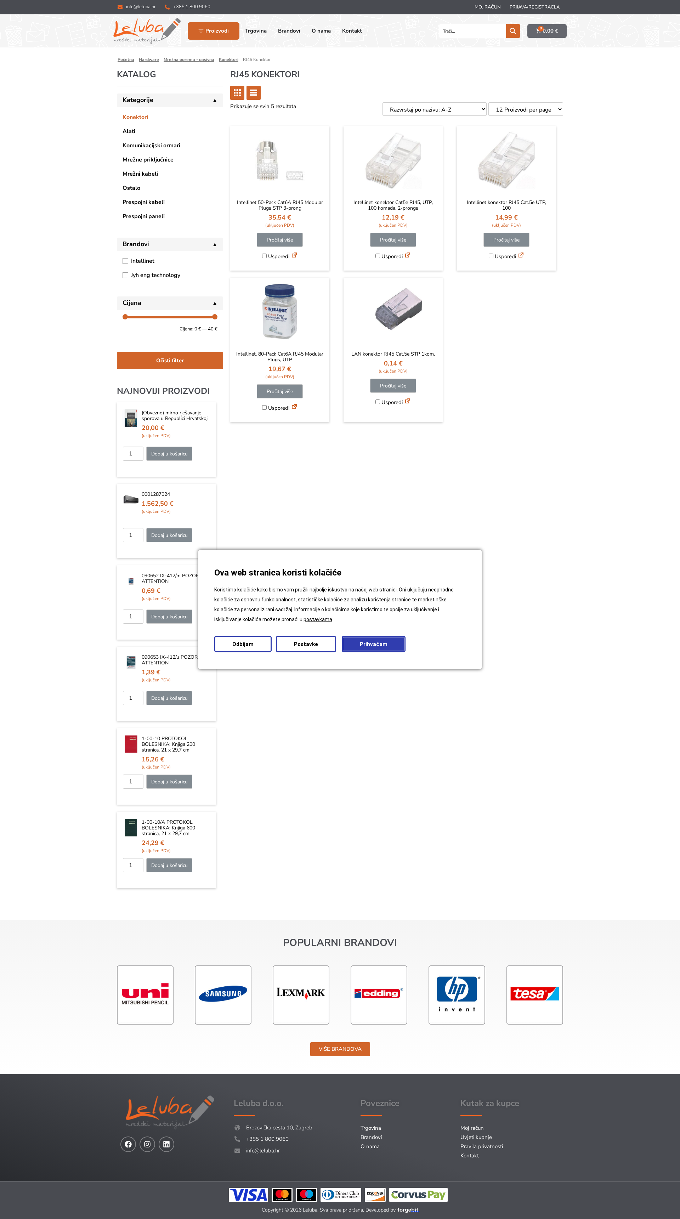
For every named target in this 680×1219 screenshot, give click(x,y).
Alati (129, 131)
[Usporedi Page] (294, 256)
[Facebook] (128, 1144)
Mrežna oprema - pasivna (189, 59)
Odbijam (243, 644)
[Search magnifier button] (513, 31)
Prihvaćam (373, 644)
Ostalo (131, 188)
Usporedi (278, 256)
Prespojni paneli (144, 216)
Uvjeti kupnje (476, 1137)
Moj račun (488, 7)
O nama (370, 1146)
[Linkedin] (166, 1144)
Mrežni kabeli (140, 174)
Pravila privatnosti (481, 1146)
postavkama (318, 619)
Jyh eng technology (155, 275)
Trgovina (371, 1128)
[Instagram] (147, 1144)
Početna (126, 59)
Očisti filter (170, 360)
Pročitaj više (280, 240)
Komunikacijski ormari (151, 145)
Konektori (228, 59)
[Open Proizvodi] (201, 31)
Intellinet (142, 261)
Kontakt (469, 1155)
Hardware (149, 59)
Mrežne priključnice (148, 160)
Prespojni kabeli (144, 202)
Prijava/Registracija (535, 7)
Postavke (306, 644)
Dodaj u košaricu (169, 453)
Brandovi (371, 1137)
